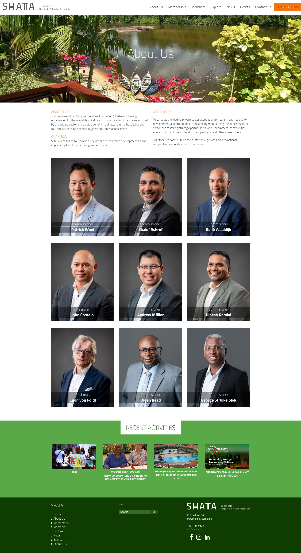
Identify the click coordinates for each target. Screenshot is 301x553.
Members (198, 7)
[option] (74, 460)
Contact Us (263, 7)
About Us (156, 7)
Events (245, 7)
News (231, 7)
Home (57, 514)
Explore (216, 7)
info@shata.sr (194, 529)
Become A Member (287, 7)
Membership (177, 7)
